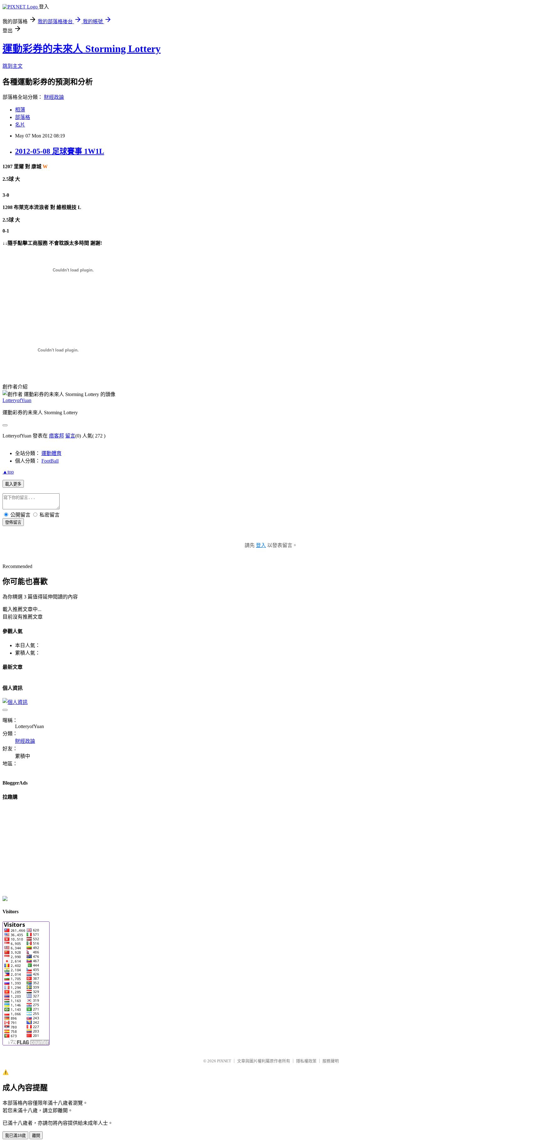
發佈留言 (13, 522)
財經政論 (54, 97)
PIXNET (224, 1061)
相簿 (20, 109)
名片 (20, 124)
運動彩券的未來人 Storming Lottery (82, 48)
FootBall (50, 461)
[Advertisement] (76, 305)
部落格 (22, 117)
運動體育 (51, 453)
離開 (36, 1135)
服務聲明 (330, 1061)
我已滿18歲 (15, 1135)
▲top (8, 472)
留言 (70, 435)
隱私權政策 (306, 1061)
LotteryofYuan (17, 400)
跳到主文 (13, 66)
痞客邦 (56, 435)
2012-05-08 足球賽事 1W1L (59, 151)
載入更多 (13, 484)
